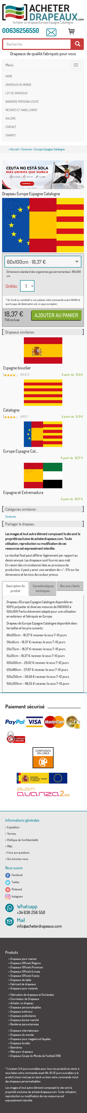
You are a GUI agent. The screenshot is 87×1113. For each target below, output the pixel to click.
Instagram (16, 896)
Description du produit (15, 588)
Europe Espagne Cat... (20, 451)
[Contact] (51, 32)
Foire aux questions (18, 852)
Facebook (16, 875)
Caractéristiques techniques (43, 588)
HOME (8, 76)
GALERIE (10, 118)
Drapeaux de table (20, 980)
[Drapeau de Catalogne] (43, 393)
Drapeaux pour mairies (23, 959)
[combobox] (42, 262)
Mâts (9, 846)
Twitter (15, 882)
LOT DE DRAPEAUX (16, 93)
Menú (9, 65)
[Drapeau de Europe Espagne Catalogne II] (43, 434)
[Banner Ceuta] (43, 174)
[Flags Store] (43, 12)
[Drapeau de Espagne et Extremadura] (43, 475)
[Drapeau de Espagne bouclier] (43, 350)
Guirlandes (48, 994)
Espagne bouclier (17, 367)
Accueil (14, 149)
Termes (11, 833)
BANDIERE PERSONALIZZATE (22, 101)
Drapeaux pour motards (24, 988)
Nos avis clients (70, 586)
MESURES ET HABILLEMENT (21, 110)
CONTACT (10, 127)
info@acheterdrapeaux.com (39, 926)
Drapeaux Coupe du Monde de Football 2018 (35, 1056)
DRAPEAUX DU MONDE (18, 84)
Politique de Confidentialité (22, 840)
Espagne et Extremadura (23, 492)
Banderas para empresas (24, 1024)
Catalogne (11, 410)
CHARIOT (10, 135)
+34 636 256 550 (31, 912)
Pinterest (16, 889)
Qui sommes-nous (17, 859)
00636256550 (20, 30)
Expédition (13, 827)
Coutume (26, 149)
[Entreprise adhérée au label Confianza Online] (43, 757)
